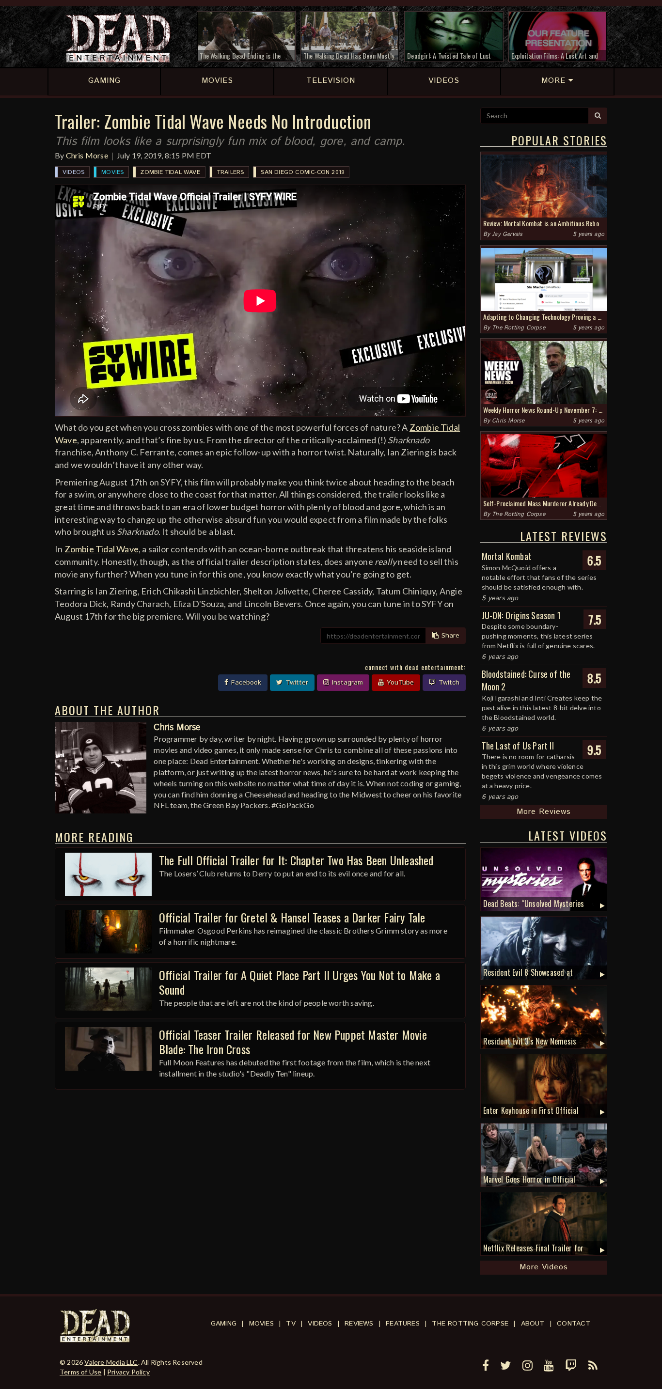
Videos (73, 172)
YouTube (399, 682)
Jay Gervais (507, 234)
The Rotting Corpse (518, 328)
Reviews (359, 1323)
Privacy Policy (128, 1372)
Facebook (245, 682)
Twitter (295, 682)
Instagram (346, 682)
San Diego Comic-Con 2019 (302, 172)
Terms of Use (80, 1372)
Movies (112, 172)
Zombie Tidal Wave (170, 172)
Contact (573, 1323)
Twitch (447, 682)
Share (449, 635)
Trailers (230, 172)
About (533, 1323)
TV (290, 1323)
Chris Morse (87, 155)
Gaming (223, 1323)
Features (403, 1323)
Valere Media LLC (111, 1362)
